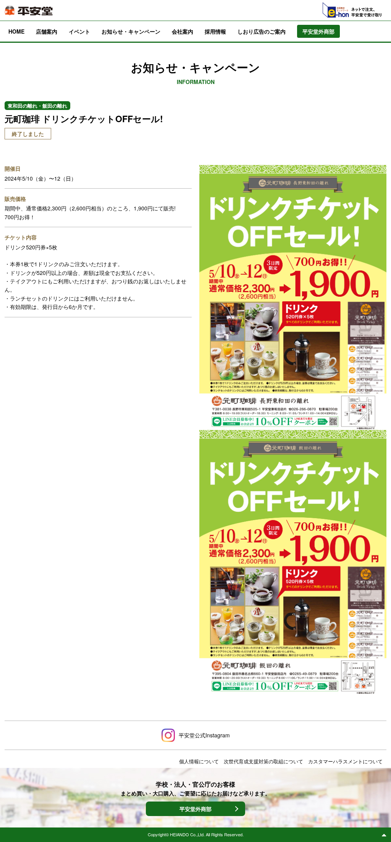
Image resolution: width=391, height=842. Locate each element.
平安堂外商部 (195, 809)
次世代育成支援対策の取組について (263, 761)
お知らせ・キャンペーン (131, 31)
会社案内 (182, 31)
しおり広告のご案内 (262, 31)
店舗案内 (46, 31)
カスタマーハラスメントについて (345, 761)
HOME (16, 31)
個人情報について (199, 761)
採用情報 (215, 31)
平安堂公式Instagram (204, 735)
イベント (79, 31)
